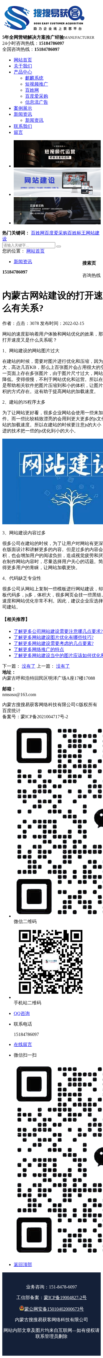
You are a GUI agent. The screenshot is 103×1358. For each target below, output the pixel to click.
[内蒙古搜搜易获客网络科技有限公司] (45, 31)
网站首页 (35, 251)
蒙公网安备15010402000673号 (54, 1309)
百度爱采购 (56, 232)
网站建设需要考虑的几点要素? (54, 643)
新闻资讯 (23, 261)
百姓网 (38, 232)
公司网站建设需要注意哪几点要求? (58, 631)
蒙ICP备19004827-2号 (65, 1297)
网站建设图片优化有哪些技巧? (54, 637)
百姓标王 (77, 232)
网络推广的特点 (39, 649)
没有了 (28, 666)
